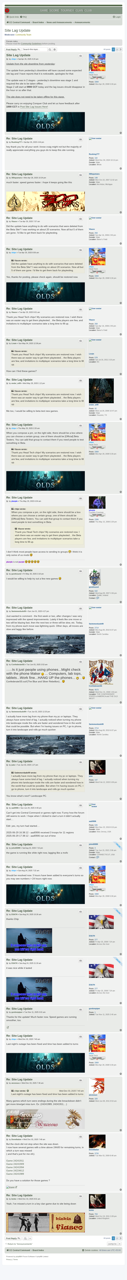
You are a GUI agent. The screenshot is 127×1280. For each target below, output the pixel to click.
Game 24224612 (15, 1170)
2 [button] (117, 49)
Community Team (23, 35)
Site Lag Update (17, 30)
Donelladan (94, 1150)
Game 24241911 (15, 1160)
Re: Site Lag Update (19, 138)
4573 (97, 690)
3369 (97, 82)
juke (91, 776)
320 (96, 1099)
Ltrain (91, 354)
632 (96, 591)
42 (96, 408)
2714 (97, 628)
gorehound (94, 587)
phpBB (18, 1256)
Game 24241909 (15, 1164)
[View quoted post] (27, 1091)
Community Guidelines (31, 44)
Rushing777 (94, 154)
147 (96, 780)
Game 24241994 (15, 1167)
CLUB (88, 10)
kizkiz (91, 1210)
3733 (97, 1153)
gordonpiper (94, 1008)
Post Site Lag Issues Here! (34, 106)
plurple (92, 510)
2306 (97, 519)
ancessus (93, 1095)
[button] (120, 49)
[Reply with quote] (80, 56)
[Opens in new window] (7, 1027)
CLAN (79, 10)
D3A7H (92, 936)
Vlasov (92, 229)
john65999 (93, 844)
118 (96, 158)
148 (96, 178)
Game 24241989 (15, 1174)
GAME (44, 10)
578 (96, 358)
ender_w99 (93, 405)
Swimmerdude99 (96, 624)
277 (96, 940)
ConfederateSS (95, 686)
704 (96, 1214)
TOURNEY (67, 10)
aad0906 (92, 821)
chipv (91, 73)
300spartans (94, 174)
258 (96, 233)
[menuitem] (23, 17)
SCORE (54, 10)
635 (96, 825)
